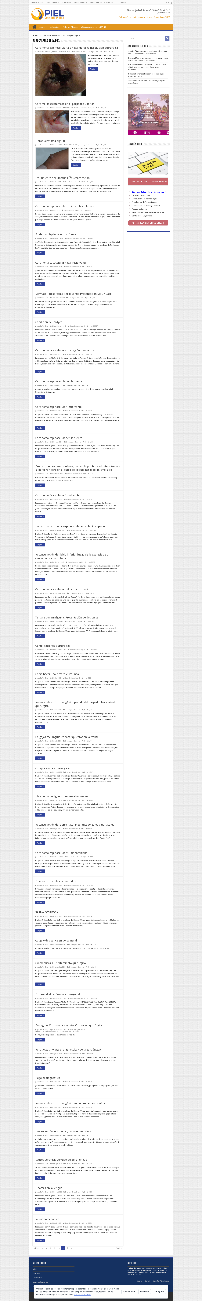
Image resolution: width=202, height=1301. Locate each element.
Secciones (43, 27)
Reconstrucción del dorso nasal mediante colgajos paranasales (74, 824)
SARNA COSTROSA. (47, 912)
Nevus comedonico (47, 1219)
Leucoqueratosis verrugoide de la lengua (61, 1159)
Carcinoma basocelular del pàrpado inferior (62, 589)
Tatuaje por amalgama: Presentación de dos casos (66, 617)
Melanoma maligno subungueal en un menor (64, 796)
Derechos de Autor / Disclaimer (101, 2)
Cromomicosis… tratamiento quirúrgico (60, 963)
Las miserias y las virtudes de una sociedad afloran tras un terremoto (147, 67)
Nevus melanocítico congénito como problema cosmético (71, 1103)
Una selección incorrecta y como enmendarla (63, 1131)
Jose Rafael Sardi (43, 108)
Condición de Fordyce (48, 322)
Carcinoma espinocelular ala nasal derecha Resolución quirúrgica (76, 47)
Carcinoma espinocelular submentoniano (61, 853)
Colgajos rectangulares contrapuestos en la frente (67, 737)
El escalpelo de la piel (94, 52)
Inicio (34, 27)
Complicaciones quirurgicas (52, 645)
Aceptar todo (129, 1291)
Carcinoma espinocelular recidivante (58, 406)
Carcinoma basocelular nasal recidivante (61, 262)
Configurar (159, 1291)
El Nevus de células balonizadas (55, 881)
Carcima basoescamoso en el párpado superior (64, 103)
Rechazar (144, 1291)
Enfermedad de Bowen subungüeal (57, 994)
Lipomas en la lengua (48, 1188)
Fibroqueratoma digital (50, 141)
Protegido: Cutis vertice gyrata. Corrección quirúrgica (69, 1025)
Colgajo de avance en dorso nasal (56, 940)
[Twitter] (169, 2)
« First (36, 1248)
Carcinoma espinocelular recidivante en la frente (66, 206)
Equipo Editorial (53, 2)
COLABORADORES (48, 35)
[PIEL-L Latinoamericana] (47, 13)
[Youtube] (171, 2)
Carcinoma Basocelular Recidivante (57, 495)
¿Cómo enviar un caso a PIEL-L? (93, 27)
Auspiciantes (66, 2)
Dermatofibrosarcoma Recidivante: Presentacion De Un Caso (73, 293)
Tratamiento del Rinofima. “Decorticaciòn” (63, 178)
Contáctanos (121, 2)
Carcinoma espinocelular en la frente (58, 381)
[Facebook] (166, 2)
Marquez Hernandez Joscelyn (47, 52)
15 (84, 182)
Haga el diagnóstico (47, 1077)
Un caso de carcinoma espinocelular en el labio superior (70, 526)
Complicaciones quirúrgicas (52, 768)
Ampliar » (93, 69)
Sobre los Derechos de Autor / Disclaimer (153, 1281)
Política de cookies (82, 1294)
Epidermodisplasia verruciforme (55, 234)
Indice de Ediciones (70, 27)
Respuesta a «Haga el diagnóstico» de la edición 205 (68, 1049)
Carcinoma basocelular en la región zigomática (64, 350)
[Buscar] (167, 38)
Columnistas (55, 27)
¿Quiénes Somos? (37, 2)
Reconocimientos (80, 2)
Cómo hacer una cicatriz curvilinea (57, 674)
